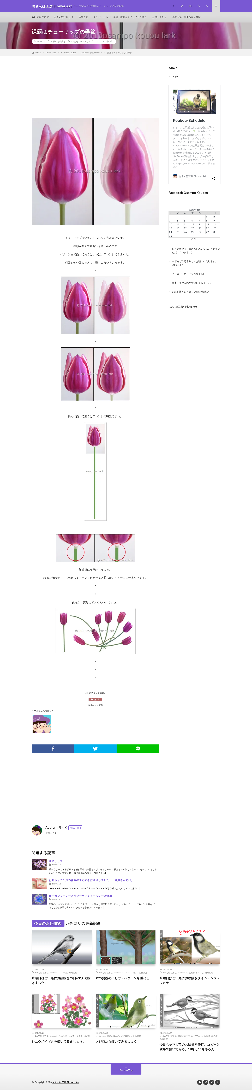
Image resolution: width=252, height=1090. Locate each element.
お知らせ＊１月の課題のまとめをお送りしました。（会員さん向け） (91, 880)
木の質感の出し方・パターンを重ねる (123, 978)
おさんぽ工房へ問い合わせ (183, 306)
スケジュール (100, 17)
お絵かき (75, 41)
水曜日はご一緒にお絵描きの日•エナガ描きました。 (61, 980)
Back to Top (126, 1070)
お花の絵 (62, 1036)
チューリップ (86, 41)
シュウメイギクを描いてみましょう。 (59, 1041)
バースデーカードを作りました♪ (189, 273)
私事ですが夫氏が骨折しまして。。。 (192, 282)
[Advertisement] (95, 90)
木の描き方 (142, 972)
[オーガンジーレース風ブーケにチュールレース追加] (39, 899)
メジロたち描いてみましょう (116, 1041)
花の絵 (109, 41)
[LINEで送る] (138, 748)
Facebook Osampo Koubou (188, 192)
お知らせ (83, 17)
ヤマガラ (198, 1036)
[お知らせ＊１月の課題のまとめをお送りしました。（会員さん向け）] (39, 883)
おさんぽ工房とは (63, 17)
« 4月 (193, 238)
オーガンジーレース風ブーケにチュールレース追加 (80, 895)
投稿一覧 (74, 827)
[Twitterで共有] (95, 748)
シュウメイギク (75, 1036)
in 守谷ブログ (41, 17)
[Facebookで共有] (53, 748)
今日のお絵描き (58, 41)
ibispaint (53, 1036)
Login (175, 76)
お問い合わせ (159, 17)
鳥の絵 (207, 1036)
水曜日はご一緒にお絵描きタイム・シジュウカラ (190, 980)
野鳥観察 (137, 1036)
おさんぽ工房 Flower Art (65, 1082)
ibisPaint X (55, 972)
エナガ (64, 972)
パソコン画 (99, 41)
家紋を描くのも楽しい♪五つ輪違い (190, 291)
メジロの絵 (126, 1036)
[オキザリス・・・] (39, 864)
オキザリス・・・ (60, 860)
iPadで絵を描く (42, 972)
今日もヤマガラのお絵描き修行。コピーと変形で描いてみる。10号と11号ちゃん (190, 1046)
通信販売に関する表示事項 (186, 17)
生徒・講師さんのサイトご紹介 (130, 17)
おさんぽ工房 (113, 1036)
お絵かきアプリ (196, 972)
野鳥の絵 (73, 972)
